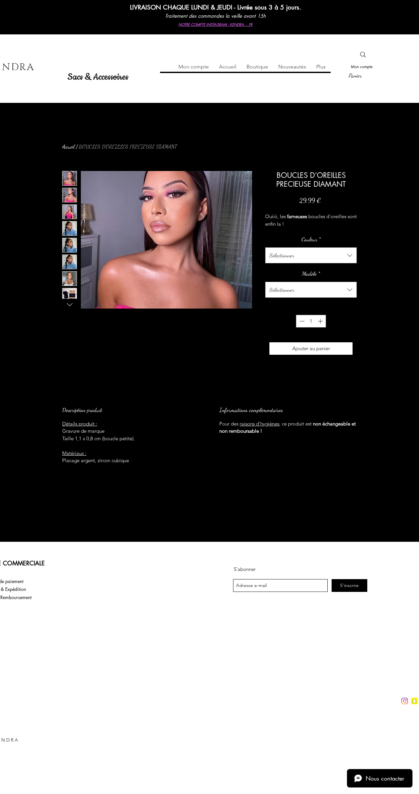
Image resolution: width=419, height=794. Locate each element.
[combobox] (311, 255)
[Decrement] (301, 321)
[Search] (363, 55)
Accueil (68, 146)
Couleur (311, 239)
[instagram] (404, 701)
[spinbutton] (311, 321)
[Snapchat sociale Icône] (414, 701)
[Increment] (321, 321)
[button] (362, 75)
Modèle (311, 273)
